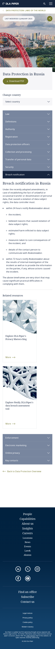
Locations (27, 537)
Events (27, 546)
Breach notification (15, 174)
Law (7, 114)
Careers (27, 533)
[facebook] (18, 578)
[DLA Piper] (11, 4)
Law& (28, 550)
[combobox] (27, 101)
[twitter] (27, 569)
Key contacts (11, 460)
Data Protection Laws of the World (25, 10)
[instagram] (37, 569)
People (27, 514)
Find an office (27, 592)
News (27, 542)
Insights (27, 528)
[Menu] (51, 3)
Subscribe (27, 597)
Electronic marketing (15, 445)
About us (27, 523)
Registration (11, 136)
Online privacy (12, 453)
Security (9, 167)
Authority (10, 129)
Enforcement (12, 437)
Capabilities (27, 519)
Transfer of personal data (18, 159)
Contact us (27, 602)
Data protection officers (17, 144)
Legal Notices (30, 636)
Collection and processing (18, 152)
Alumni (27, 554)
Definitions (10, 121)
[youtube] (27, 578)
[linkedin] (18, 569)
